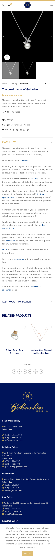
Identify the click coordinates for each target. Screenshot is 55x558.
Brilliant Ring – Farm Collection (14, 351)
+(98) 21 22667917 (12, 461)
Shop (4, 249)
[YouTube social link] (30, 371)
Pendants (24, 83)
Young (27, 124)
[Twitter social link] (13, 130)
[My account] (3, 5)
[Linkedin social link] (20, 130)
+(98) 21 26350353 (12, 508)
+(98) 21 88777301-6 (13, 434)
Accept (27, 553)
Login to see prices (12, 95)
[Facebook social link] (10, 130)
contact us (19, 258)
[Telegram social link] (27, 130)
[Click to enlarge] (7, 57)
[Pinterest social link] (17, 130)
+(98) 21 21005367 (12, 485)
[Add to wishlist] (22, 326)
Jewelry (14, 83)
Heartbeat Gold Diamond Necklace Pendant (40, 351)
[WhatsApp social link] (24, 130)
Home (5, 83)
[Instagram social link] (25, 371)
